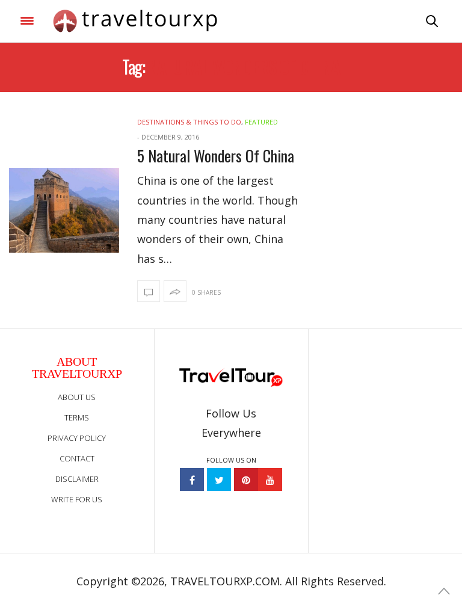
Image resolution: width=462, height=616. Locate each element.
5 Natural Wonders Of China (215, 155)
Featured (261, 121)
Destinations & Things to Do (189, 121)
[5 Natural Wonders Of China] (64, 210)
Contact (77, 458)
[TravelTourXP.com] (135, 21)
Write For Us (76, 499)
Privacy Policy (77, 438)
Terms (76, 417)
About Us (77, 397)
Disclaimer (77, 478)
